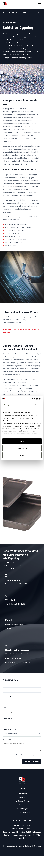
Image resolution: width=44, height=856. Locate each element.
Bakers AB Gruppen (33, 846)
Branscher (22, 797)
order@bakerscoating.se (14, 629)
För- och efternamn (9, 697)
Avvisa (22, 455)
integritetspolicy (32, 755)
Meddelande (7, 739)
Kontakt (22, 805)
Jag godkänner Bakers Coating (21, 755)
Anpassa (21, 448)
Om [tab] (36, 405)
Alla (4, 12)
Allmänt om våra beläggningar (20, 12)
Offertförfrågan (22, 808)
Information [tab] (22, 405)
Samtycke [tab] (8, 405)
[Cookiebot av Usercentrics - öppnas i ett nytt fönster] (32, 399)
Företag (5, 686)
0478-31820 (25, 825)
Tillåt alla (22, 441)
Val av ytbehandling (10, 729)
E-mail (5, 707)
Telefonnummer (8, 718)
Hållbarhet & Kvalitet (22, 812)
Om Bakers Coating (22, 801)
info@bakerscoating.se (14, 624)
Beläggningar (22, 793)
